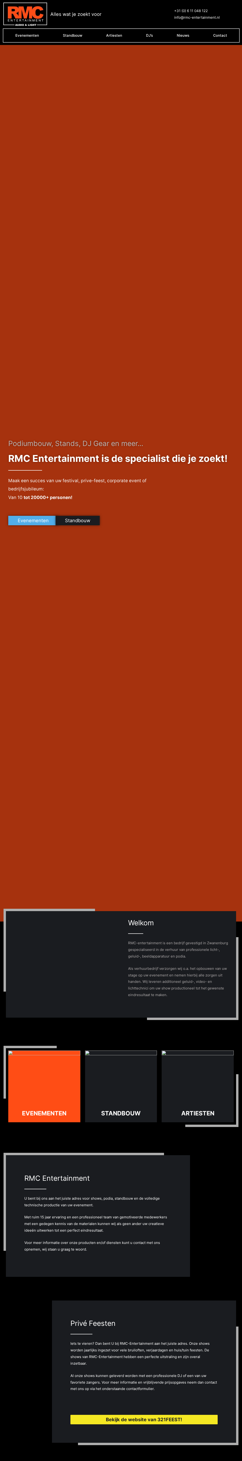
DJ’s (149, 35)
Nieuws (183, 35)
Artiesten (114, 35)
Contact (220, 35)
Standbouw (72, 35)
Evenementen (27, 35)
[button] (33, 520)
